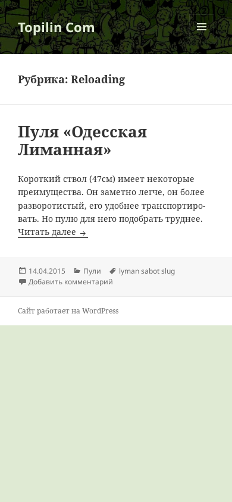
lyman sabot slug (147, 271)
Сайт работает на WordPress (68, 311)
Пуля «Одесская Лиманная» (82, 140)
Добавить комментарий (71, 282)
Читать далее (53, 231)
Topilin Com (56, 27)
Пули (92, 271)
